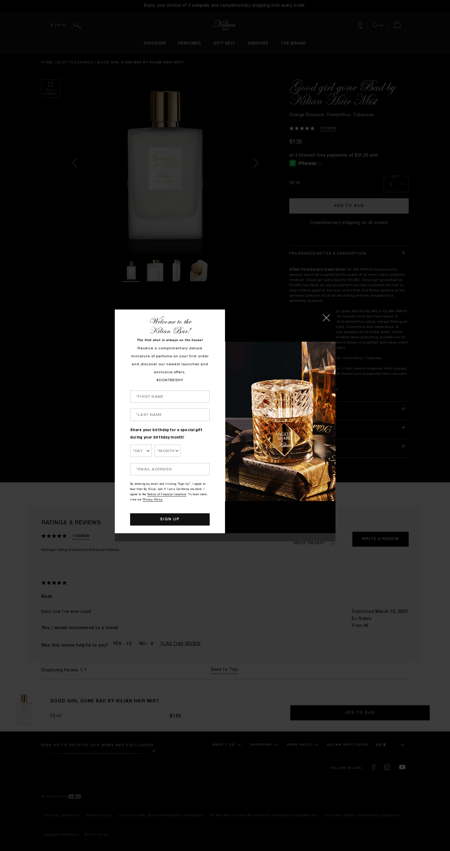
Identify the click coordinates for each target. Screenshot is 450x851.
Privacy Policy (153, 500)
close (326, 317)
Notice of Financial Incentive (166, 494)
